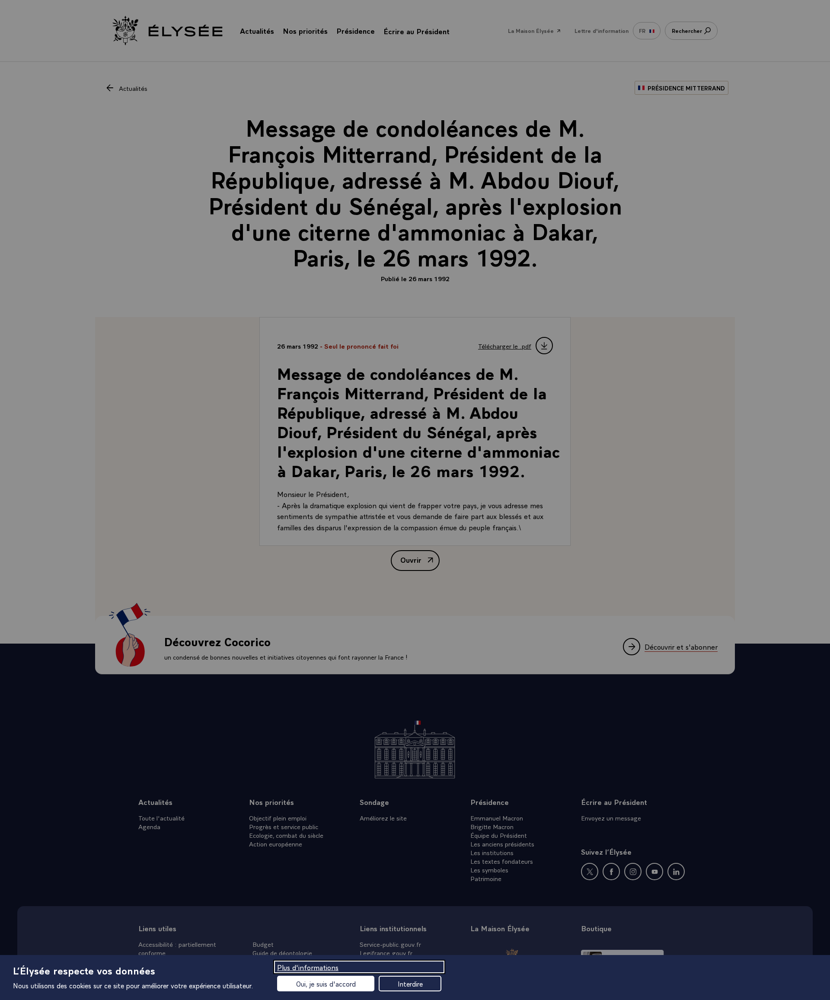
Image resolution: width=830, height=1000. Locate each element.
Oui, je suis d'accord (326, 983)
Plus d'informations (307, 967)
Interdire (410, 983)
